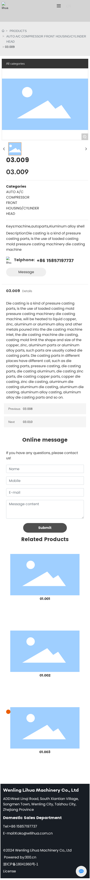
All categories (15, 63)
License (9, 871)
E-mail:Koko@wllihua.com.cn (28, 833)
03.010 (28, 422)
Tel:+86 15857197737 (20, 826)
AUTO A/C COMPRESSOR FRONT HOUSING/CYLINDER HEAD (46, 39)
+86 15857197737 (55, 260)
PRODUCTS (18, 31)
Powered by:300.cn (20, 857)
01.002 (45, 675)
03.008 (28, 409)
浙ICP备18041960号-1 (20, 864)
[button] (8, 712)
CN (68, 6)
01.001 (45, 599)
